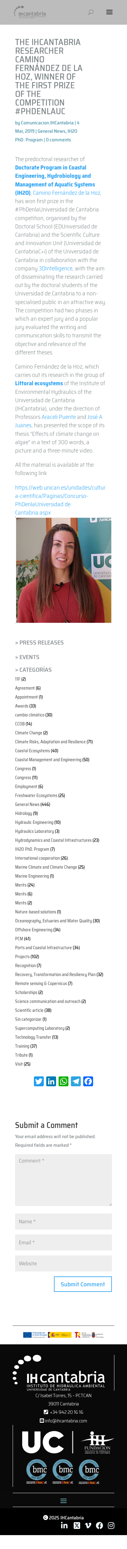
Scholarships (26, 992)
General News (51, 131)
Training (22, 1046)
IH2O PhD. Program (32, 849)
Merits (21, 885)
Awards (21, 706)
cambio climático (29, 715)
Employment (26, 786)
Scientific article (29, 1010)
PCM (19, 938)
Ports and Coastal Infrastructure (43, 947)
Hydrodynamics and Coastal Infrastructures (53, 840)
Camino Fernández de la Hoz (66, 192)
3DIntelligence (55, 268)
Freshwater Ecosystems (36, 795)
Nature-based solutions (35, 911)
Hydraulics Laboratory (34, 831)
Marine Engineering (32, 876)
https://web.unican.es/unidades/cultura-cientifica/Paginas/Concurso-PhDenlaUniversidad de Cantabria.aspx (60, 500)
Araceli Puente (59, 416)
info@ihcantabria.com (65, 1421)
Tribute (21, 1055)
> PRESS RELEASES (39, 642)
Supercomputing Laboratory (39, 1028)
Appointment (26, 697)
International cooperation (37, 858)
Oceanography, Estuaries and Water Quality (53, 920)
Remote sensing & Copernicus (41, 983)
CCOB (20, 723)
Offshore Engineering (33, 929)
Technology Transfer (33, 1037)
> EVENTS (27, 657)
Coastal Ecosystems (32, 750)
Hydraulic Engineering (34, 822)
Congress (23, 768)
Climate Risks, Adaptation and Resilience (50, 741)
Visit (19, 1064)
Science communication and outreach (47, 1001)
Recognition (25, 965)
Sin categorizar (28, 1019)
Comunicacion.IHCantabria (47, 123)
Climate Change (28, 732)
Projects (22, 956)
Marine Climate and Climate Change (46, 867)
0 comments (58, 140)
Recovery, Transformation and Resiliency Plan (55, 974)
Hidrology (23, 813)
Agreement (25, 688)
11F (17, 679)
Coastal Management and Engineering (48, 759)
